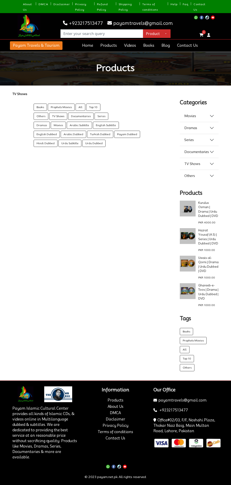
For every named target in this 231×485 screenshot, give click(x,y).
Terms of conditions (115, 432)
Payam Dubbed (127, 134)
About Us (115, 406)
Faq (185, 4)
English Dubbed (47, 134)
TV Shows (58, 116)
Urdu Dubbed (94, 143)
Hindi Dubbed (46, 143)
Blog (166, 45)
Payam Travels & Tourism (36, 45)
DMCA (43, 4)
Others (41, 116)
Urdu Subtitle (70, 143)
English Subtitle (106, 125)
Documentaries (81, 116)
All (80, 107)
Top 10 (93, 107)
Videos (130, 45)
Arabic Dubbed (73, 134)
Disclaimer (61, 4)
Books (148, 45)
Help (174, 4)
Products (108, 45)
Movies (58, 125)
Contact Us (187, 45)
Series (101, 116)
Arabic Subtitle (79, 125)
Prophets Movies (61, 107)
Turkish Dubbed (100, 134)
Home (87, 45)
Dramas (42, 125)
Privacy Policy (115, 425)
